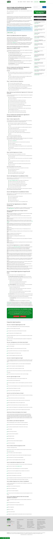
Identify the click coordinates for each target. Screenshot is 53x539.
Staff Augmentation (19, 525)
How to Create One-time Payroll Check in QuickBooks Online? (39, 59)
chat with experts (23, 316)
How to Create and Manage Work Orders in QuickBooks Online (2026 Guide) (39, 36)
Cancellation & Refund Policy (21, 528)
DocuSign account (19, 466)
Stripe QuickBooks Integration (41, 521)
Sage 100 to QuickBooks (30, 523)
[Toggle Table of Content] (14, 32)
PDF (10, 451)
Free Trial (18, 522)
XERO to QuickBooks (29, 526)
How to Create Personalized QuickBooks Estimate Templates (38, 44)
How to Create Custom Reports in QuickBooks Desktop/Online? (39, 73)
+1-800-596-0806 (16, 316)
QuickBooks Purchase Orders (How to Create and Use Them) (39, 22)
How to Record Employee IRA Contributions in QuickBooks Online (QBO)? (40, 40)
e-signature (14, 42)
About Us (18, 521)
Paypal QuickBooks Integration (41, 522)
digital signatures (11, 208)
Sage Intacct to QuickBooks (30, 524)
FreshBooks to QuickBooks (30, 525)
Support (18, 523)
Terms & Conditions (19, 526)
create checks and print (16, 246)
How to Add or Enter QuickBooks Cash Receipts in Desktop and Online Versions (39, 70)
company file (14, 140)
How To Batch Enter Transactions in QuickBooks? (39, 47)
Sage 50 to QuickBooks (30, 522)
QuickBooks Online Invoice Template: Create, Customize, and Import (39, 29)
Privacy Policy (18, 527)
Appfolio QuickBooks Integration (41, 527)
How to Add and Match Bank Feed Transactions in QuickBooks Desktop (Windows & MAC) (39, 55)
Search (44, 7)
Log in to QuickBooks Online (13, 180)
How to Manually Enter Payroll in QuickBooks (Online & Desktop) (38, 26)
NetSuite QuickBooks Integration (41, 523)
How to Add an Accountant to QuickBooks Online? (38, 51)
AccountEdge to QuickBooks (31, 527)
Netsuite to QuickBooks (30, 521)
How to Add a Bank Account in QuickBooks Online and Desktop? (38, 63)
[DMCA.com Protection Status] (8, 525)
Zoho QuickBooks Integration (41, 526)
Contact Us (18, 524)
